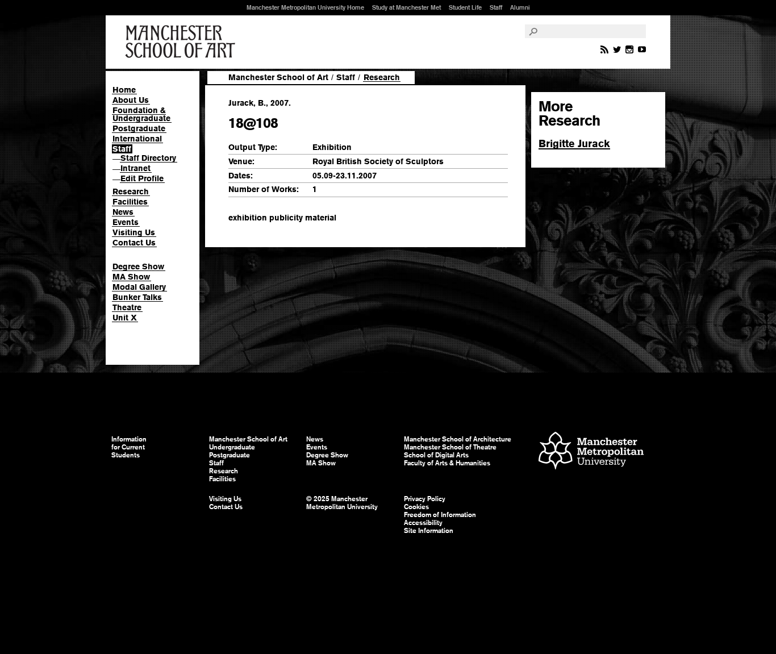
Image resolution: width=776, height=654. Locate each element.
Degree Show (138, 266)
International (137, 138)
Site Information (428, 531)
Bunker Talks (137, 297)
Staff (496, 7)
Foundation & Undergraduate (141, 114)
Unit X (124, 317)
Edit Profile (142, 178)
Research (130, 191)
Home (124, 89)
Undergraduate (232, 447)
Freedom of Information (440, 515)
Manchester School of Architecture (457, 439)
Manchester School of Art (182, 42)
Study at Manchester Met (406, 7)
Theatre (126, 307)
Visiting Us (133, 232)
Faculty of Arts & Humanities (447, 463)
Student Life (465, 7)
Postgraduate (138, 128)
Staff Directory (148, 158)
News (122, 211)
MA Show (131, 276)
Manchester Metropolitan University (591, 452)
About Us (130, 100)
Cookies (416, 507)
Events (125, 222)
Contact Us (134, 242)
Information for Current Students (129, 447)
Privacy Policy (424, 499)
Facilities (130, 201)
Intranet (135, 168)
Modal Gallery (139, 286)
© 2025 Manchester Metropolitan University (342, 503)
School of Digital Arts (436, 455)
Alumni (520, 7)
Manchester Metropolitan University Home (305, 7)
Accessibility (423, 523)
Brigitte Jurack (574, 143)
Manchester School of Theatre (450, 447)
